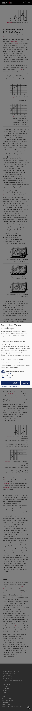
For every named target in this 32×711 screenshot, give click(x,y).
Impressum (4, 386)
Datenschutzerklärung (16, 362)
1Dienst (8, 377)
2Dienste (8, 373)
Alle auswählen (25, 383)
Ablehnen (5, 383)
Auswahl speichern (15, 383)
